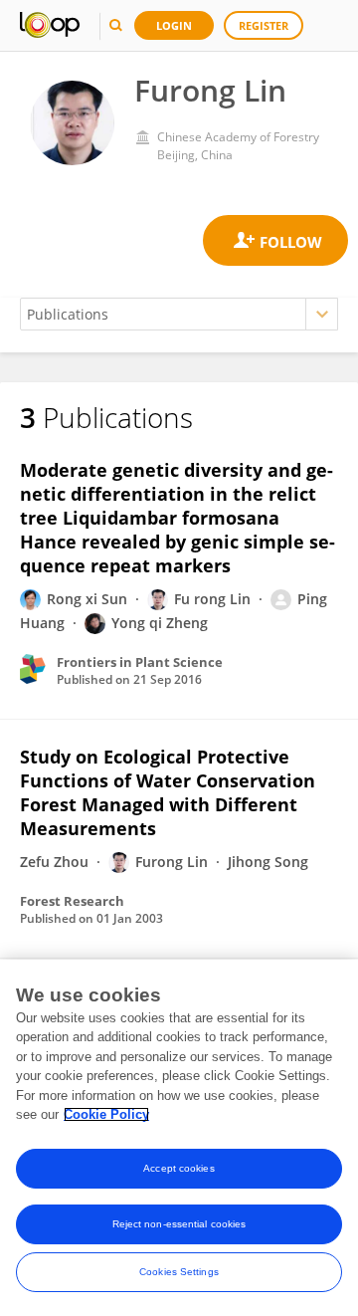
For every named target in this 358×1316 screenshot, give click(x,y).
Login (174, 25)
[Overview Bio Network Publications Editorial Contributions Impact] (179, 314)
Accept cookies (178, 1168)
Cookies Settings (179, 1271)
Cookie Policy (106, 1114)
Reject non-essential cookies (179, 1223)
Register (263, 25)
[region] (179, 1138)
